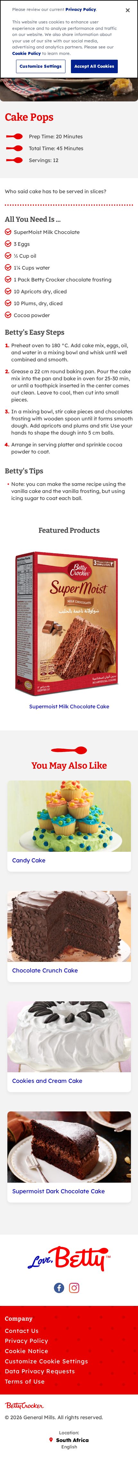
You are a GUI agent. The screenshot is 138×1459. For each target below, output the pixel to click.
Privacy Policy (26, 1340)
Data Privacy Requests (40, 1371)
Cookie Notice (26, 1351)
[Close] (128, 10)
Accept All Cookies (94, 66)
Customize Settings (41, 66)
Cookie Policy (26, 53)
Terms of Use (25, 1381)
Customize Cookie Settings (46, 1361)
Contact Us (22, 1330)
